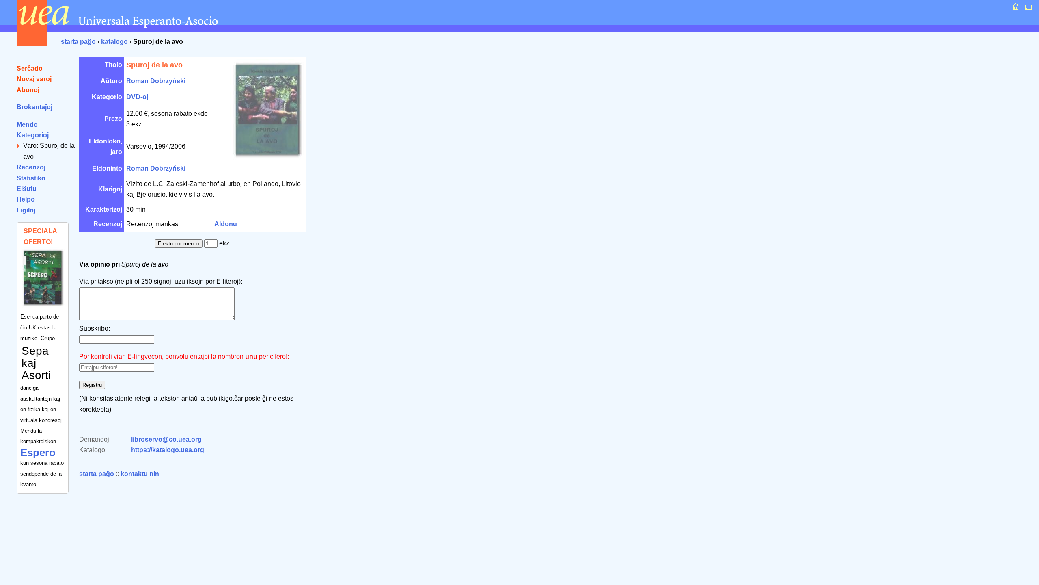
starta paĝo (78, 41)
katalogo (114, 41)
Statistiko (31, 178)
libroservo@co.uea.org (166, 439)
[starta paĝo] (1014, 8)
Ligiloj (26, 210)
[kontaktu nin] (1027, 8)
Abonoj (28, 90)
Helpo (26, 199)
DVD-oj (137, 96)
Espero (38, 452)
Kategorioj (33, 135)
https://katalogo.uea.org (167, 449)
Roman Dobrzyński (155, 81)
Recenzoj (31, 167)
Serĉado (30, 68)
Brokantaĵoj (34, 107)
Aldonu (225, 224)
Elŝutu (27, 188)
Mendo (27, 124)
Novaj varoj (34, 79)
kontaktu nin (140, 473)
